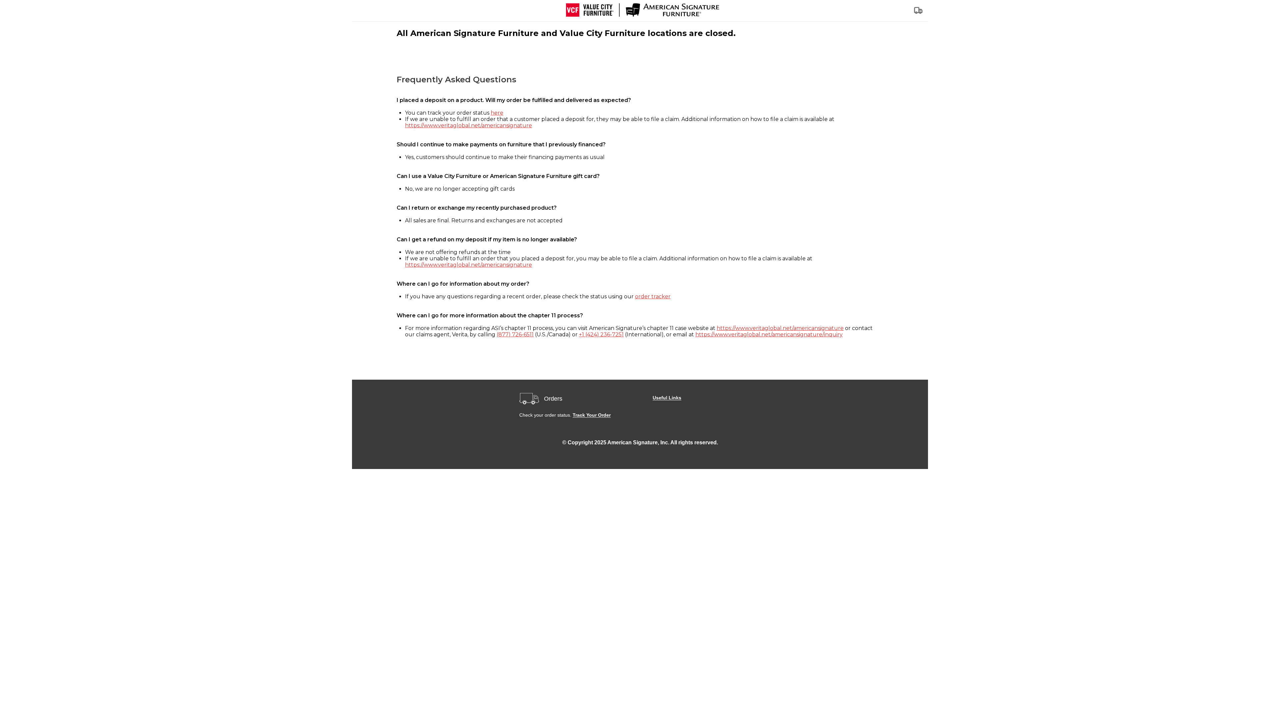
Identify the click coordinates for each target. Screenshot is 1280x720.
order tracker (653, 296)
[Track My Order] (918, 12)
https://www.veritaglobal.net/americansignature (468, 125)
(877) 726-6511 (515, 334)
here (497, 113)
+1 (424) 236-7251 (601, 334)
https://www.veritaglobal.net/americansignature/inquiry (769, 334)
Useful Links (667, 397)
